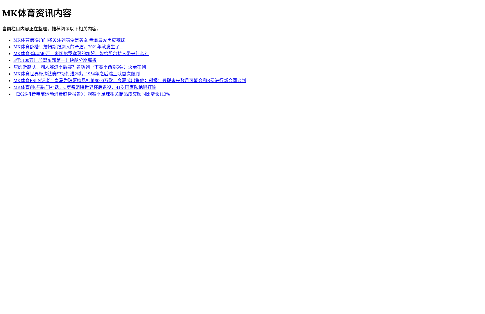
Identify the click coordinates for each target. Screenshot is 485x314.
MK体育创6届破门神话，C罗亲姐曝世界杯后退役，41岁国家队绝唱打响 (84, 87)
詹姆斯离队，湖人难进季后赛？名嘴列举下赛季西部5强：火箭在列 (79, 67)
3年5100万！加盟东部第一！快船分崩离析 (55, 60)
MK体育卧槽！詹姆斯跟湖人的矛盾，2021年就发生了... (68, 46)
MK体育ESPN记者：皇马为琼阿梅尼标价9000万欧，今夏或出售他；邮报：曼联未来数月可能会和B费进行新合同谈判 (129, 80)
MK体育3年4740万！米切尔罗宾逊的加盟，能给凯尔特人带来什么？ (81, 53)
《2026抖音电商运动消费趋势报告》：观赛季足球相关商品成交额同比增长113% (91, 94)
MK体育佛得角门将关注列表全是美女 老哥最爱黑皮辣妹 (69, 40)
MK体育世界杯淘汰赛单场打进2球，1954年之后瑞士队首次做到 (76, 73)
